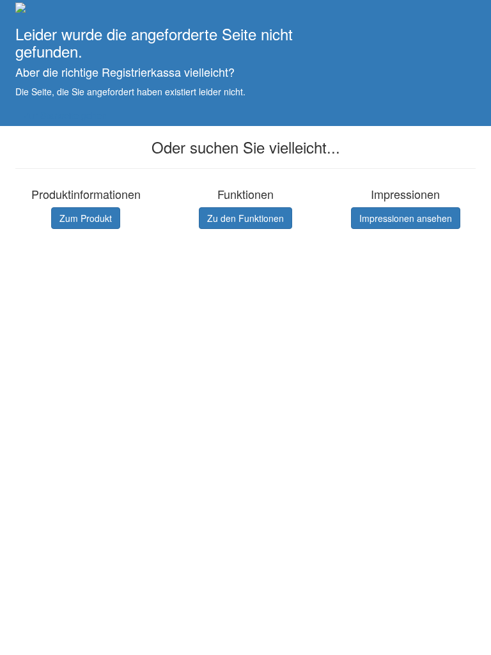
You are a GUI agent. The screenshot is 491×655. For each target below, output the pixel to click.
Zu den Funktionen (245, 218)
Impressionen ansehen (405, 218)
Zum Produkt (85, 218)
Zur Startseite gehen (65, 115)
